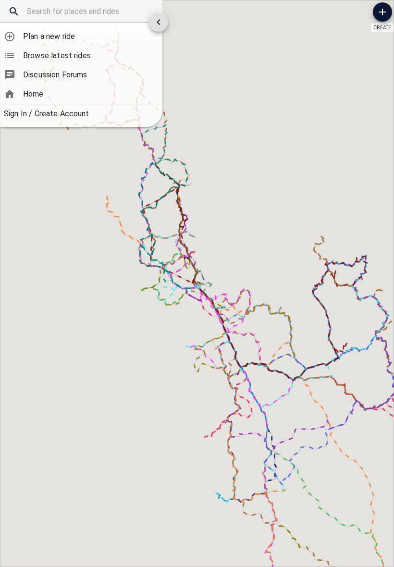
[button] (81, 36)
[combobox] (81, 11)
